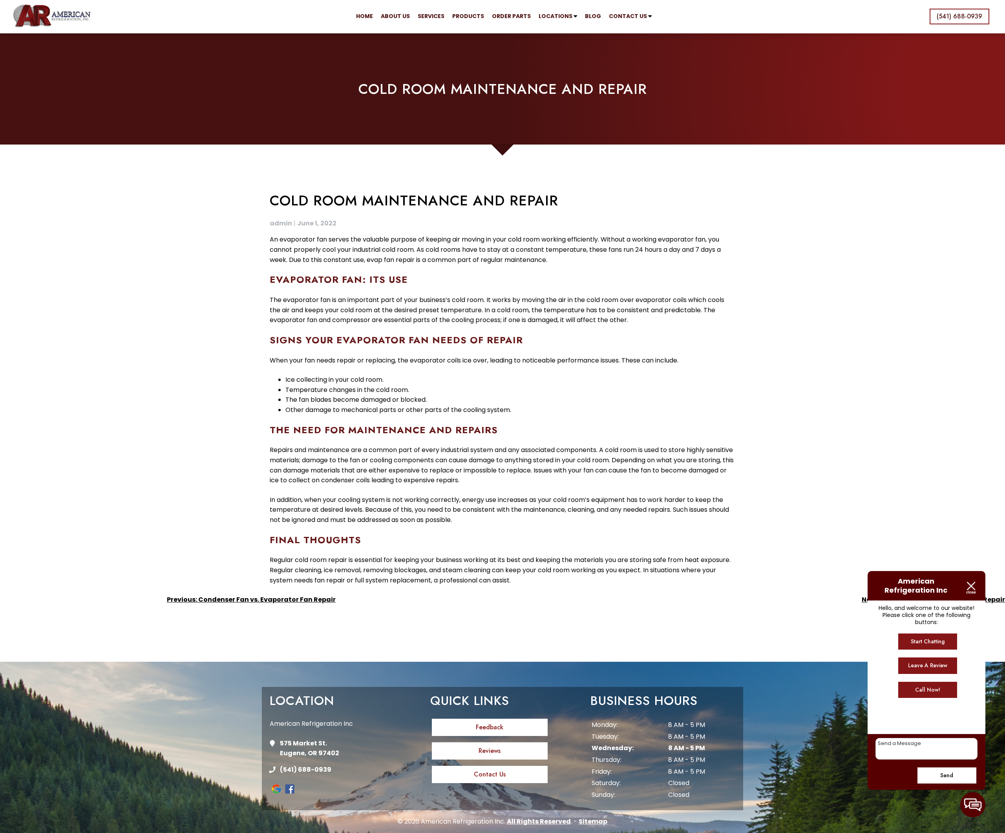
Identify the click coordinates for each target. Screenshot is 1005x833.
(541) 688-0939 (305, 769)
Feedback (489, 727)
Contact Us (628, 16)
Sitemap (593, 821)
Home (364, 16)
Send (946, 775)
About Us (395, 16)
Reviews (490, 750)
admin (281, 223)
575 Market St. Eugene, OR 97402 (309, 748)
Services (431, 16)
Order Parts (511, 16)
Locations (556, 16)
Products (468, 16)
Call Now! (927, 690)
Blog (593, 16)
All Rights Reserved (539, 821)
